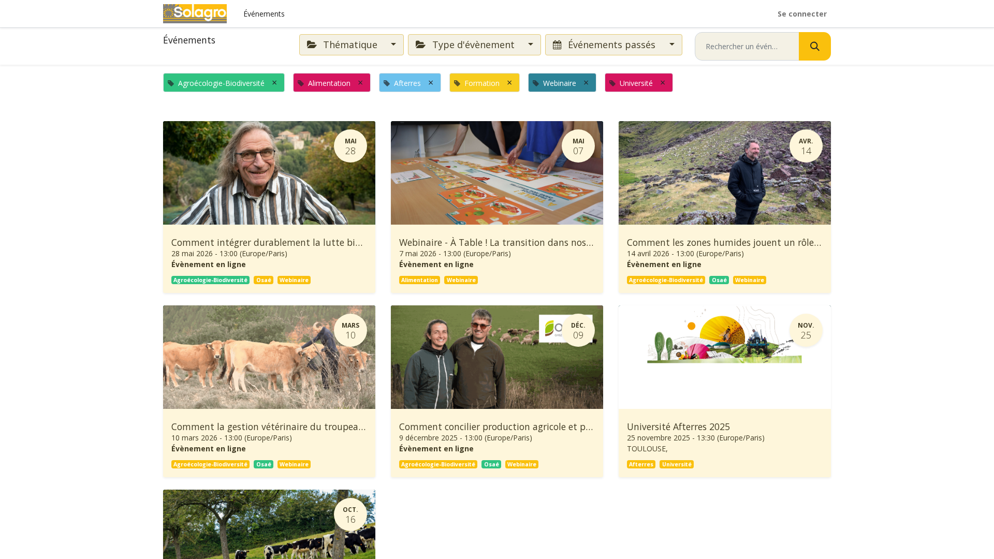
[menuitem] (264, 13)
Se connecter (802, 14)
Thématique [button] (350, 44)
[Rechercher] (815, 46)
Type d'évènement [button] (473, 44)
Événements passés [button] (611, 44)
